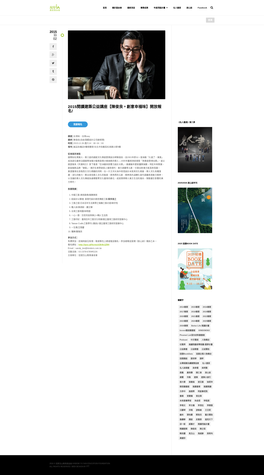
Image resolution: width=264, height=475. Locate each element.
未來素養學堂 (185, 401)
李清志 (201, 405)
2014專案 (184, 307)
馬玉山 (192, 433)
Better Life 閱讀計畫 (200, 326)
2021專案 (195, 316)
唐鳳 (182, 372)
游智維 (199, 410)
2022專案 (207, 316)
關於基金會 (117, 8)
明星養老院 (202, 391)
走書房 (199, 419)
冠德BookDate (186, 354)
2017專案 (184, 312)
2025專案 (207, 321)
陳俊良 (193, 429)
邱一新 (182, 424)
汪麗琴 (182, 410)
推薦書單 (196, 386)
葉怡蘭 (190, 415)
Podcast (183, 340)
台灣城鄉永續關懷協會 (189, 363)
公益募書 (183, 349)
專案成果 (144, 8)
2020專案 (184, 316)
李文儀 (192, 405)
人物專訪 (205, 340)
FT (88, 466)
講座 (191, 419)
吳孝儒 (195, 368)
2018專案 (195, 312)
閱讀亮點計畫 (203, 424)
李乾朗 (206, 401)
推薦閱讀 (207, 386)
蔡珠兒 (199, 415)
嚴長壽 (190, 372)
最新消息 (131, 8)
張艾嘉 (201, 382)
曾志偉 (199, 396)
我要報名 (77, 124)
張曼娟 (192, 382)
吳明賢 (204, 368)
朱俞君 (197, 401)
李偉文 (182, 405)
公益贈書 (194, 349)
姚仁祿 (199, 372)
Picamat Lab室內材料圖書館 (192, 335)
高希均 (210, 433)
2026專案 (184, 326)
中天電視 (194, 340)
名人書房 (177, 8)
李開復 (210, 405)
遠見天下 (209, 419)
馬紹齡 (201, 433)
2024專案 (195, 321)
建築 (196, 377)
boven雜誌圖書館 (187, 330)
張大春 (182, 382)
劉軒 (202, 358)
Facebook (202, 8)
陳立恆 (203, 429)
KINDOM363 (204, 330)
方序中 (182, 391)
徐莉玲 (210, 382)
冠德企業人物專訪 (203, 354)
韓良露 (182, 433)
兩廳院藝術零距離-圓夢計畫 (201, 344)
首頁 (105, 8)
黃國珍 (182, 438)
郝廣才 (192, 424)
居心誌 (189, 8)
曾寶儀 (190, 396)
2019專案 (207, 312)
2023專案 (184, 321)
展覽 (182, 377)
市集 (189, 377)
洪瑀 (191, 410)
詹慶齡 (182, 419)
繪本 (182, 415)
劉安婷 (193, 358)
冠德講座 (183, 358)
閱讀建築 (183, 429)
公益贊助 (205, 349)
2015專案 (195, 307)
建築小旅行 (206, 377)
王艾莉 (208, 410)
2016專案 (207, 307)
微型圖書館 (184, 386)
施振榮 (192, 391)
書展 (182, 396)
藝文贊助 (209, 415)
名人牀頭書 (184, 368)
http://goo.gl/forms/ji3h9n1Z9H (94, 244)
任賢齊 (182, 344)
